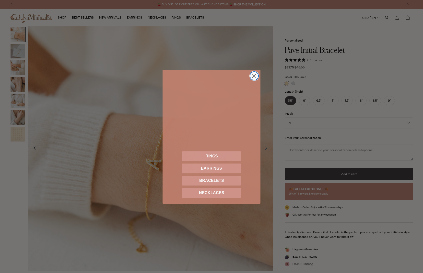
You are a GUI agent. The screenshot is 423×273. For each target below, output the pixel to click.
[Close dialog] (254, 75)
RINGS (211, 156)
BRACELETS (211, 180)
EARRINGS (211, 168)
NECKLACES (211, 192)
